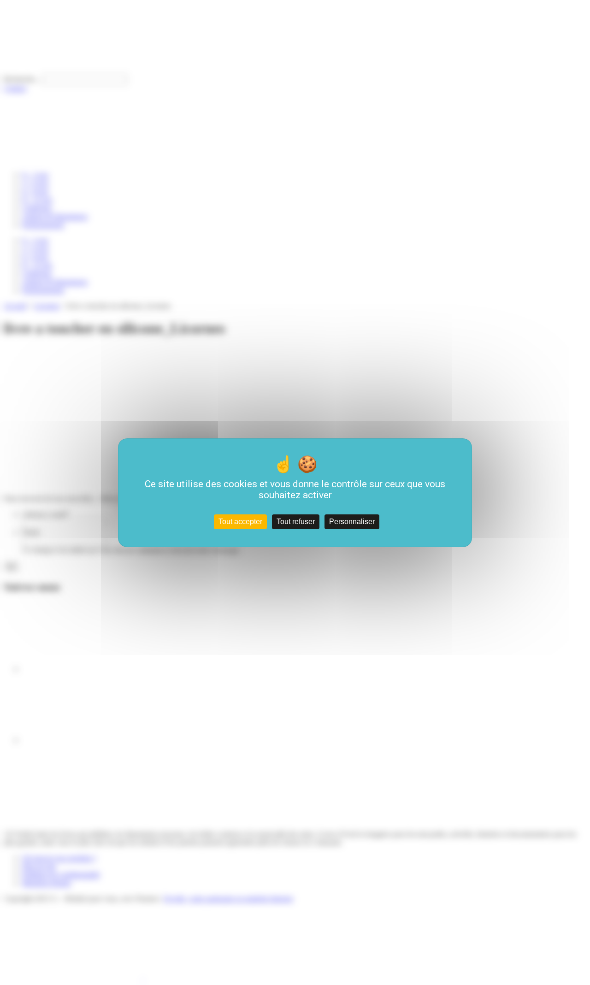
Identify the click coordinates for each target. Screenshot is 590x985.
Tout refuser (296, 521)
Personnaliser (352, 521)
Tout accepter (240, 521)
